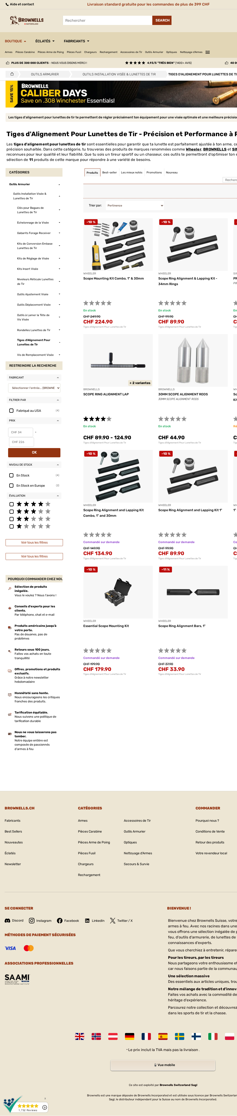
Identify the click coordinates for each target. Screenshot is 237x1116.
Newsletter (13, 864)
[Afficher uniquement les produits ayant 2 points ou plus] (34, 518)
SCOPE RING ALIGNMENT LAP (106, 394)
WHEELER (89, 621)
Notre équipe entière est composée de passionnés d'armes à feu (32, 744)
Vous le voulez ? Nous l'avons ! (35, 595)
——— (208, 51)
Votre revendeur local (211, 853)
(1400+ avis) (169, 63)
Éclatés (42, 41)
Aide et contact (21, 4)
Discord (17, 920)
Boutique (13, 41)
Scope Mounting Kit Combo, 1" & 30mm (113, 278)
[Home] (10, 74)
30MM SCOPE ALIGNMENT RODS (183, 394)
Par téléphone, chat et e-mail (34, 614)
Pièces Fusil (74, 52)
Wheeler (193, 149)
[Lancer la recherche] (162, 20)
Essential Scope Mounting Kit (106, 626)
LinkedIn (98, 921)
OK (34, 452)
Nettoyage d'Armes (191, 52)
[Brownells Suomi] (196, 1036)
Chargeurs (90, 52)
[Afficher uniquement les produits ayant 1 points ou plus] (34, 526)
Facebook (71, 921)
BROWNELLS (215, 149)
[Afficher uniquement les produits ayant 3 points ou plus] (34, 511)
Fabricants (74, 41)
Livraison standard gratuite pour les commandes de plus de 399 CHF (148, 4)
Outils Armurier (154, 52)
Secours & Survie (136, 864)
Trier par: (95, 205)
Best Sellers (13, 831)
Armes (8, 52)
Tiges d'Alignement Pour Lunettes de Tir (104, 327)
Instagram (43, 921)
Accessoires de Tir (131, 52)
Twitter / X (125, 921)
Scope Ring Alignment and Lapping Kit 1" (190, 510)
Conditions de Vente (210, 831)
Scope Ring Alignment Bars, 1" (182, 626)
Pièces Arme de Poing (51, 52)
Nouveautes (14, 842)
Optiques (171, 52)
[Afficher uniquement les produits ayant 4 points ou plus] (34, 503)
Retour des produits (210, 842)
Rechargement (108, 52)
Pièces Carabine (25, 52)
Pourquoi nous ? (207, 821)
